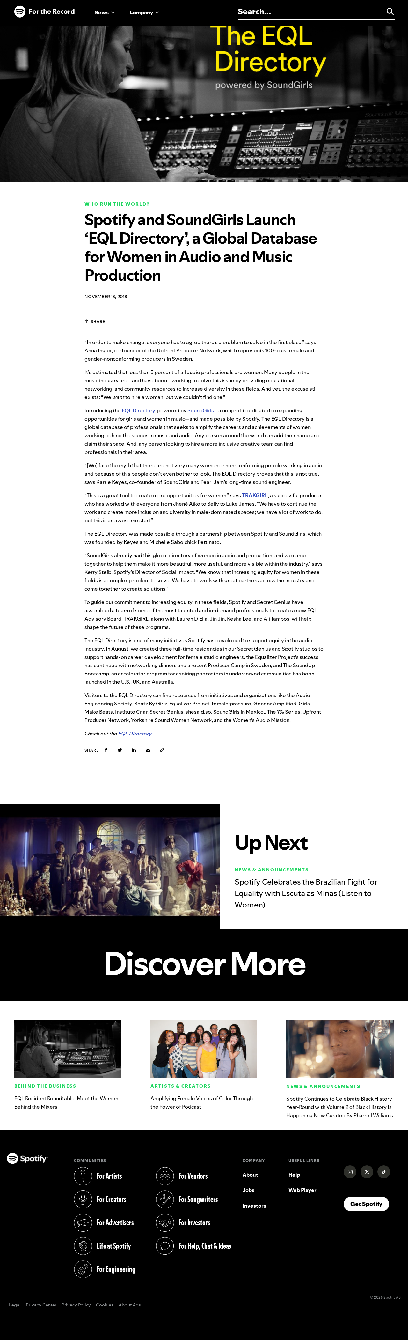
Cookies (104, 1305)
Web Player (302, 1189)
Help (294, 1174)
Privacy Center (41, 1305)
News (101, 12)
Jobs (248, 1189)
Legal (15, 1305)
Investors (254, 1205)
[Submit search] (387, 11)
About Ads (130, 1305)
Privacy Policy (76, 1305)
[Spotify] (44, 12)
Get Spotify (369, 1204)
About (250, 1174)
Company (141, 12)
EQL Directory (138, 410)
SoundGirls (200, 410)
